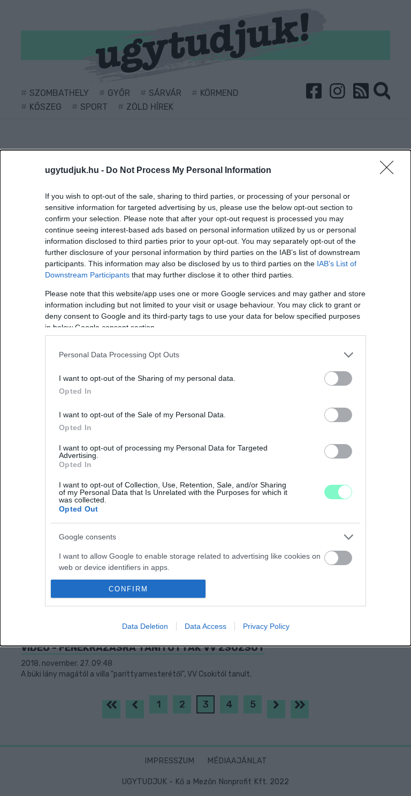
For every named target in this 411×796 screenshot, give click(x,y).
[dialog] (205, 398)
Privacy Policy (266, 626)
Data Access (205, 626)
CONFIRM (128, 589)
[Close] (390, 171)
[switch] (338, 378)
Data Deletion (145, 626)
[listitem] (205, 355)
